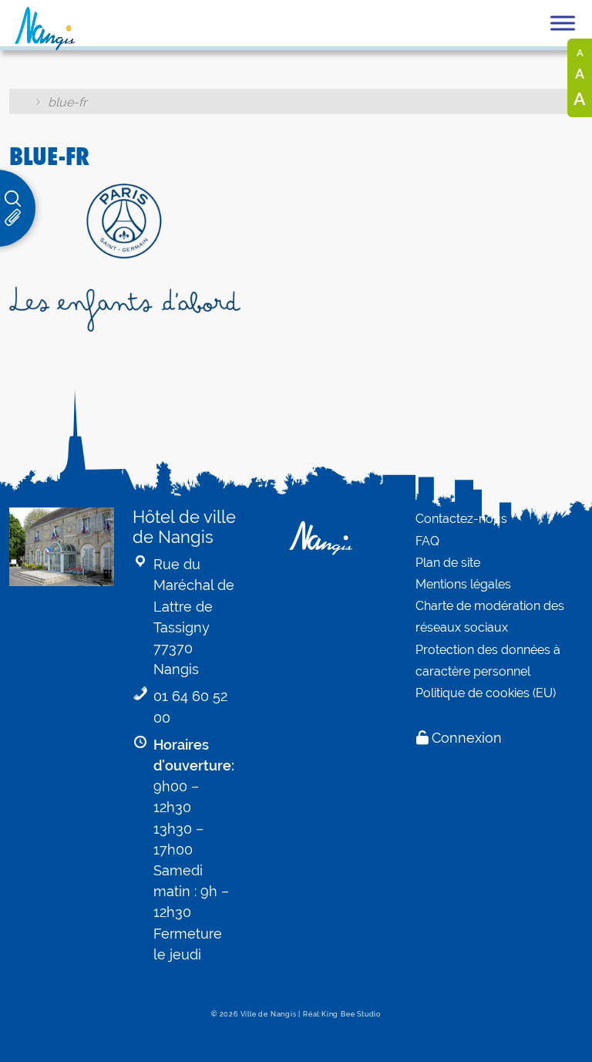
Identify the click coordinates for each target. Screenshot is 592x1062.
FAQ (427, 541)
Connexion (467, 738)
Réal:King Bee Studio (342, 1014)
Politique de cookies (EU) (485, 693)
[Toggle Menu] (562, 22)
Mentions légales (463, 584)
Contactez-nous (461, 518)
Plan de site (447, 562)
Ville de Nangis (268, 1014)
